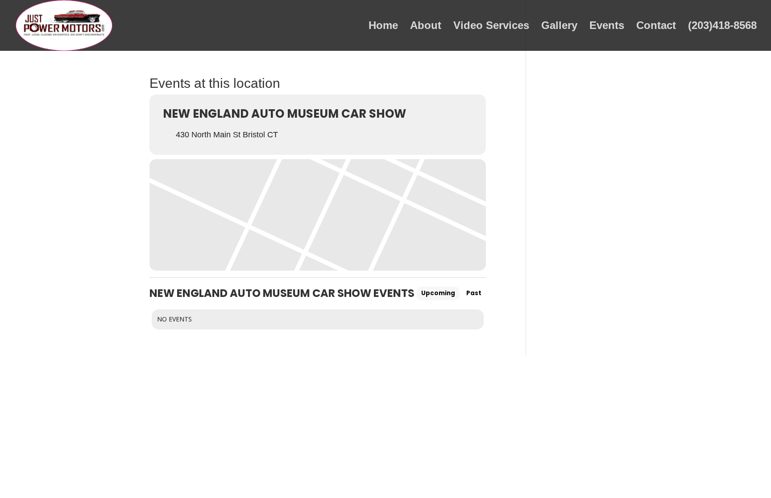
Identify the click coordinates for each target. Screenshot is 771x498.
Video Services (491, 26)
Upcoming (438, 293)
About (425, 26)
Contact (656, 26)
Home (383, 26)
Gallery (559, 26)
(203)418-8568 (722, 26)
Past (473, 293)
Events (606, 26)
